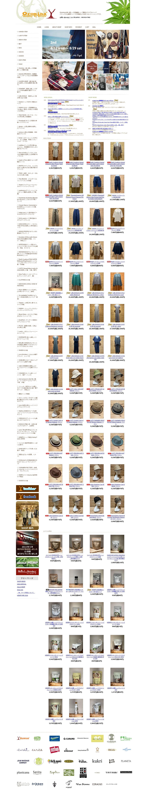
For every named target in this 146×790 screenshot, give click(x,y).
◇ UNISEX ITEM (22, 31)
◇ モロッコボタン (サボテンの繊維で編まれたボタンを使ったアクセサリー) (27, 399)
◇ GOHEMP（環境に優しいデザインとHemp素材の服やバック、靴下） (27, 90)
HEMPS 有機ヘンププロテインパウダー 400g (95, 689)
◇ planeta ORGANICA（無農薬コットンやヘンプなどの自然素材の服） (27, 75)
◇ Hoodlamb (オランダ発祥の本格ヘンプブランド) (27, 121)
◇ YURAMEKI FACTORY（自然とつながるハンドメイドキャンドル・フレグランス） (27, 469)
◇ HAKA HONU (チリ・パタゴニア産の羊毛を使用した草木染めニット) (27, 225)
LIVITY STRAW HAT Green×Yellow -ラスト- (96, 390)
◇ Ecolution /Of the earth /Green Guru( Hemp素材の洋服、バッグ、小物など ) (27, 238)
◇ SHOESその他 (22, 350)
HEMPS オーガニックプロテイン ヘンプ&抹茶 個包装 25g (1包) (95, 656)
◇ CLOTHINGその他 (23, 280)
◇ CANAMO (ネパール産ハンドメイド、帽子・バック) (27, 374)
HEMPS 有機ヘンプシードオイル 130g (74, 720)
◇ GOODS (20, 56)
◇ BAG (19, 48)
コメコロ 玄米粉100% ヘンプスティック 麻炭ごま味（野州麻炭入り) (74, 556)
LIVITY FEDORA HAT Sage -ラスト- (76, 454)
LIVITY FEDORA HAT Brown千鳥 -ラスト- (55, 485)
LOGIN (47, 27)
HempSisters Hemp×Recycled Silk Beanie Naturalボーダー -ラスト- (116, 517)
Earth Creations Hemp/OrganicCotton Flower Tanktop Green (54, 164)
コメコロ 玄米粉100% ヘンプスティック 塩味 (95, 556)
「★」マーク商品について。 (26, 592)
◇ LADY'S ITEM (22, 35)
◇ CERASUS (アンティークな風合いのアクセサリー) (27, 419)
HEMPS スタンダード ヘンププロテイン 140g (75, 623)
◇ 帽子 (19, 44)
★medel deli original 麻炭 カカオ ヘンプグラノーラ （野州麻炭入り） (54, 591)
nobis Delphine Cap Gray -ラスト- (56, 516)
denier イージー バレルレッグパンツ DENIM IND (95, 230)
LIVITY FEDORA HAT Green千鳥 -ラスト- (117, 454)
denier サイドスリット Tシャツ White (118, 229)
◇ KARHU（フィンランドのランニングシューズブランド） (27, 309)
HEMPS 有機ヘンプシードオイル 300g (95, 720)
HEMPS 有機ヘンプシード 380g (54, 720)
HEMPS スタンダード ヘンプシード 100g (116, 623)
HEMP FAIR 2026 (22, 595)
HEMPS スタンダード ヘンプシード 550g (54, 656)
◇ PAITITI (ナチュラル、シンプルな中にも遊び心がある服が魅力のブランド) (27, 167)
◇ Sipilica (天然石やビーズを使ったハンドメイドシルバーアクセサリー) (27, 412)
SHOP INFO (68, 27)
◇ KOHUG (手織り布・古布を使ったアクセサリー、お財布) (27, 425)
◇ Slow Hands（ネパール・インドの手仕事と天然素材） (27, 115)
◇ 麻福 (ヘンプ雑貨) (23, 394)
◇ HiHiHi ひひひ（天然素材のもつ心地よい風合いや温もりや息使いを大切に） (27, 109)
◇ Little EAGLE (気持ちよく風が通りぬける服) (27, 97)
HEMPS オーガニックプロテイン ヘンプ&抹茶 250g (54, 689)
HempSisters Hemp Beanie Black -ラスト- (96, 516)
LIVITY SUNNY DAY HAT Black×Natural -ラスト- (75, 421)
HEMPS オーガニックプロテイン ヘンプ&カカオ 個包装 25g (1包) (75, 656)
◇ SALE (19, 64)
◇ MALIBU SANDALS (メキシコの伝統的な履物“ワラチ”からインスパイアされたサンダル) (27, 344)
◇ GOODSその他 (22, 480)
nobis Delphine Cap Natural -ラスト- (118, 485)
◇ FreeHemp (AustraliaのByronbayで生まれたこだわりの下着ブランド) (27, 199)
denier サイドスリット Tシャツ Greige (56, 262)
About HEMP (21, 587)
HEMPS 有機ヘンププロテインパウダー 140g (74, 689)
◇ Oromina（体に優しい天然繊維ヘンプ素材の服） (26, 69)
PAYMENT (79, 27)
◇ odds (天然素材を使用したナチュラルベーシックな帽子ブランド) (27, 367)
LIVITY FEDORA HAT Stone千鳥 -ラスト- (76, 485)
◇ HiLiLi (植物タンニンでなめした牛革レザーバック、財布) (27, 290)
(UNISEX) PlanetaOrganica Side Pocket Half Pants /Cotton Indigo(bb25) (95, 197)
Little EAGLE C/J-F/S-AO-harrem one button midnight (95, 357)
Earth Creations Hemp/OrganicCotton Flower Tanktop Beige (75, 164)
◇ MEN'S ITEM (22, 40)
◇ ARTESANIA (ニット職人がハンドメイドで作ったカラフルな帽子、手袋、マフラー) (27, 246)
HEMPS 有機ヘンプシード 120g (116, 689)
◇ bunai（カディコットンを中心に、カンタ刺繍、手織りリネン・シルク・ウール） (27, 139)
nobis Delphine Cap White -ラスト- (97, 485)
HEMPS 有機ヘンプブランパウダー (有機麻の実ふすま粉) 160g (116, 591)
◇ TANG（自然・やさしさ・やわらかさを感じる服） (27, 174)
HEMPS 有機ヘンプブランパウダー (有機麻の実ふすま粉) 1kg (54, 624)
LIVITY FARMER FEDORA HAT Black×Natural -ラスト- (116, 422)
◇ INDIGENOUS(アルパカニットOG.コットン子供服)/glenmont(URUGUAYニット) (27, 253)
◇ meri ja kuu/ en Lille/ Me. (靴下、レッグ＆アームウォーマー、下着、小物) (27, 380)
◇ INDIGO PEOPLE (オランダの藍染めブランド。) (27, 232)
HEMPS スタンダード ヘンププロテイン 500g (95, 623)
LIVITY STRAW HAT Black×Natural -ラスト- (117, 390)
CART (87, 27)
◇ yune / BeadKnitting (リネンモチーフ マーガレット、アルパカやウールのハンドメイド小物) (27, 431)
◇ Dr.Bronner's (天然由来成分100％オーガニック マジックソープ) (27, 461)
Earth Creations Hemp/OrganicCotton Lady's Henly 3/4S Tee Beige (95, 164)
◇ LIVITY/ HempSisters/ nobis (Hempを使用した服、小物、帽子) (27, 269)
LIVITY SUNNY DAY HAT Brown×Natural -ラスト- (54, 421)
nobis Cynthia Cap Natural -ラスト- (76, 516)
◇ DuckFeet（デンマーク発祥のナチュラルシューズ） (27, 321)
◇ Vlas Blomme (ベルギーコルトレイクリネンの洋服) (27, 179)
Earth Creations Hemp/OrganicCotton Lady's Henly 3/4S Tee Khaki (54, 196)
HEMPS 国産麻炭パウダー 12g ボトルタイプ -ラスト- (74, 591)
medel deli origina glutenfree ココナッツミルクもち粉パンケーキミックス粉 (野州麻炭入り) (116, 557)
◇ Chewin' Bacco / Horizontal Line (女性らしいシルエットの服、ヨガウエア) (27, 206)
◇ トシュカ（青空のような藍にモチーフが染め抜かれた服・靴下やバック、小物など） (27, 388)
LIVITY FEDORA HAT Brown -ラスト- (97, 454)
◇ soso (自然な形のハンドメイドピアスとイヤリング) (27, 406)
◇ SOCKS (20, 52)
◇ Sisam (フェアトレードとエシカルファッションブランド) (27, 185)
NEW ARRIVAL (21, 584)
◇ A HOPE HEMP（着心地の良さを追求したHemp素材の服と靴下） (27, 83)
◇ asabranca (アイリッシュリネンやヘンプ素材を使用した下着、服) (27, 192)
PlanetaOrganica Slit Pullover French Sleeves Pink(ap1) (75, 197)
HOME (39, 27)
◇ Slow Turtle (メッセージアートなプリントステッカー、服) (27, 275)
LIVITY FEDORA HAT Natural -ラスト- (55, 454)
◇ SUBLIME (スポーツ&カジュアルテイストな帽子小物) (27, 361)
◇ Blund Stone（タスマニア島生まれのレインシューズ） (27, 315)
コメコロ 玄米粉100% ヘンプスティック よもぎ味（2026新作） (54, 556)
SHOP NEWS (21, 581)
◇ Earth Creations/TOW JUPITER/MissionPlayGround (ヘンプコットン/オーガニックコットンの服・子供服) (27, 262)
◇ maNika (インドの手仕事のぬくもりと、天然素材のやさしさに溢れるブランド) (27, 147)
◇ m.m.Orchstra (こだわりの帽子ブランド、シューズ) (27, 355)
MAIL (94, 27)
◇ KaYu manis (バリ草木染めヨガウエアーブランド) (27, 219)
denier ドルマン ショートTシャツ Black (118, 262)
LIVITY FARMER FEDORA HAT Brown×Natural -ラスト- (95, 422)
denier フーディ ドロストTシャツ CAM (97, 262)
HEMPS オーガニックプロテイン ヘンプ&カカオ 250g (116, 656)
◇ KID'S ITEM (21, 60)
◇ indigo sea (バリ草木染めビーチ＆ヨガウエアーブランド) (27, 213)
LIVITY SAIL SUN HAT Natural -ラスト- (76, 390)
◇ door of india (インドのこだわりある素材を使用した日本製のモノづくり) (27, 154)
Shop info (20, 590)
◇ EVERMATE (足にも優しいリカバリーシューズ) (27, 338)
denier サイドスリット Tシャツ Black (76, 262)
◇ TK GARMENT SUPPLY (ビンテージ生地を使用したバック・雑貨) (27, 297)
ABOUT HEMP (56, 27)
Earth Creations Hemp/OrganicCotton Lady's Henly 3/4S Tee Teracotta (116, 164)
